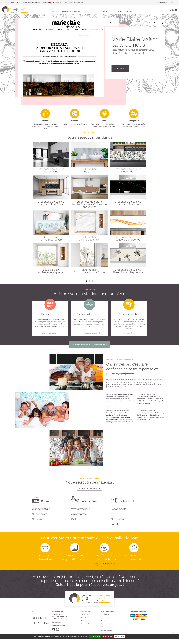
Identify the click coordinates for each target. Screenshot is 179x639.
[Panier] (176, 9)
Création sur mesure (124, 12)
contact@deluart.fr (58, 626)
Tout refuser (108, 636)
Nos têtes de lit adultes (126, 68)
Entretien (104, 621)
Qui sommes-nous (106, 630)
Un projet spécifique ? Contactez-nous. (89, 345)
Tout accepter (95, 636)
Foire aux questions (107, 627)
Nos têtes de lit (129, 333)
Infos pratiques (161, 2)
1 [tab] (87, 281)
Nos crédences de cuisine (50, 333)
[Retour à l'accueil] (15, 9)
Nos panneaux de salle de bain (89, 333)
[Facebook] (53, 629)
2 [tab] (89, 281)
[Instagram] (57, 629)
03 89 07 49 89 (57, 615)
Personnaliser (119, 636)
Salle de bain (85, 624)
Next (162, 22)
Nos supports (105, 614)
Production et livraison (108, 624)
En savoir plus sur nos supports (89, 488)
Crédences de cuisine (88, 621)
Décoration (84, 614)
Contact (173, 2)
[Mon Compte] (173, 9)
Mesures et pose (106, 617)
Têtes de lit (84, 617)
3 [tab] (92, 281)
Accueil (54, 12)
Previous (154, 22)
